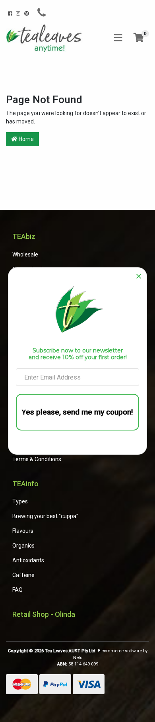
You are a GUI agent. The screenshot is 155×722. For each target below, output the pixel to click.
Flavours (22, 531)
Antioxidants (28, 560)
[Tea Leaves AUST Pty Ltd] (45, 37)
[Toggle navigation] (118, 38)
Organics (23, 545)
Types (20, 501)
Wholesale (25, 254)
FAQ (17, 590)
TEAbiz (23, 236)
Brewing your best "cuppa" (45, 516)
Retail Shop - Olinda (43, 614)
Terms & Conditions (36, 459)
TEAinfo (25, 483)
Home (25, 139)
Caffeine (23, 575)
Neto (77, 657)
